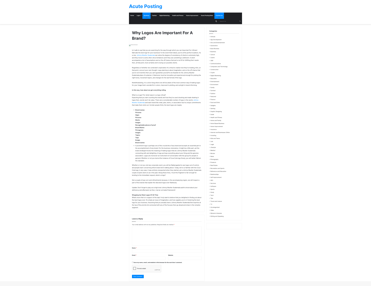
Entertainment (214, 81)
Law (211, 141)
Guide (212, 114)
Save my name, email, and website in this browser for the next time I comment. (158, 262)
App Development (216, 39)
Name (134, 248)
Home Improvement (192, 15)
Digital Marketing (164, 15)
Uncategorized (215, 207)
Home (132, 15)
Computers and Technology (219, 66)
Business (146, 15)
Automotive (214, 45)
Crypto (212, 72)
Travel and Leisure (216, 201)
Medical (212, 150)
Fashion (154, 15)
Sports (212, 189)
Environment (214, 84)
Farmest (213, 90)
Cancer (212, 54)
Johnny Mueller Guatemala (146, 55)
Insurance (213, 129)
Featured (213, 96)
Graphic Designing (216, 111)
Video (212, 210)
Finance (212, 99)
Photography (214, 159)
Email (134, 255)
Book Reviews (214, 48)
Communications (215, 63)
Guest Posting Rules (207, 15)
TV (211, 204)
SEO (211, 180)
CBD (211, 60)
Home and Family (215, 120)
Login (138, 15)
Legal (212, 144)
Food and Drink (215, 102)
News (212, 156)
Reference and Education (218, 171)
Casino (212, 57)
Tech (212, 195)
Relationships (214, 174)
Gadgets (213, 105)
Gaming (212, 108)
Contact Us (219, 15)
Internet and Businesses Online (220, 132)
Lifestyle (213, 147)
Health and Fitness (177, 15)
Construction (214, 69)
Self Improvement (216, 177)
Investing (213, 135)
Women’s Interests (216, 213)
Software (213, 186)
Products (213, 162)
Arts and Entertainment (217, 42)
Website (170, 255)
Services (213, 183)
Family (212, 87)
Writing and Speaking (217, 216)
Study (212, 192)
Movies (212, 153)
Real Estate (213, 165)
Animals (212, 36)
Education (213, 78)
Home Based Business (217, 123)
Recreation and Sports (217, 168)
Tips (211, 198)
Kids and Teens (215, 138)
